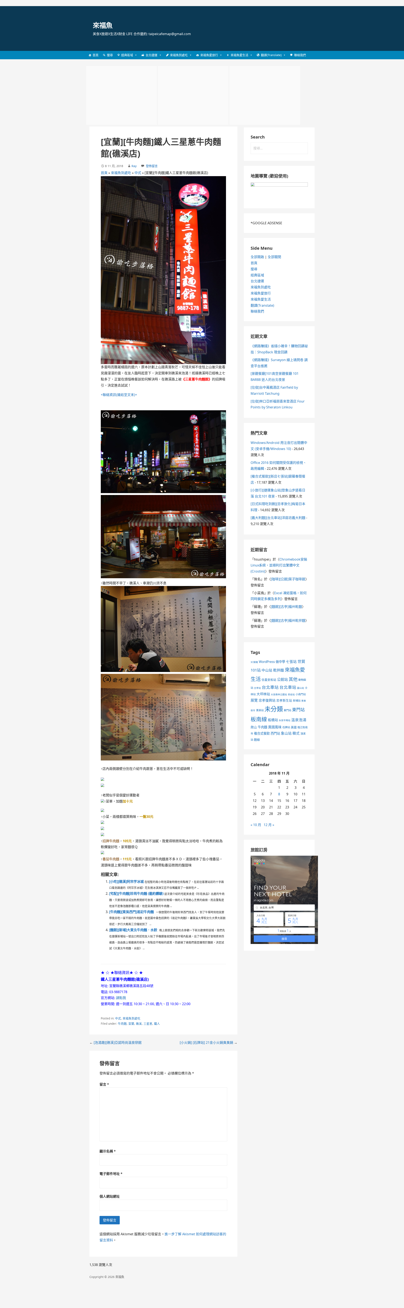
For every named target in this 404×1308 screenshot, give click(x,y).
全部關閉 (274, 257)
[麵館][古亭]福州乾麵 (286, 606)
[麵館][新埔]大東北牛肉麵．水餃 (133, 930)
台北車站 (270, 687)
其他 (293, 679)
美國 (294, 727)
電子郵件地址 (111, 1173)
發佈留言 (152, 166)
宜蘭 (131, 1024)
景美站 (260, 710)
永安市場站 (284, 720)
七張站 (291, 661)
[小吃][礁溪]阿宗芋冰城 (126, 881)
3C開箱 (254, 662)
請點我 (121, 997)
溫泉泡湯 (298, 719)
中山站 (267, 670)
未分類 (273, 709)
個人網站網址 (110, 1196)
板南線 (259, 719)
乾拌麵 (278, 670)
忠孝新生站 (284, 700)
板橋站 (273, 720)
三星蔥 (148, 1024)
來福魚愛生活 (239, 55)
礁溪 (139, 1024)
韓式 (296, 733)
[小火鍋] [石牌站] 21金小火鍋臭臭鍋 (206, 1042)
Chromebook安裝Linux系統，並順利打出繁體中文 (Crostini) (279, 565)
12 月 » (269, 824)
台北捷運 (151, 55)
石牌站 (286, 727)
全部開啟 (257, 257)
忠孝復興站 (267, 700)
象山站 (286, 733)
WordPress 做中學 (272, 662)
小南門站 (301, 694)
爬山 (254, 727)
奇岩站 (291, 694)
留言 (104, 1084)
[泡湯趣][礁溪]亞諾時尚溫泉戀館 (118, 1042)
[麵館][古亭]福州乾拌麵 (288, 620)
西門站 (275, 733)
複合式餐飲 (262, 733)
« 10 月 (256, 824)
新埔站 (296, 700)
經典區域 (127, 55)
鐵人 (157, 1024)
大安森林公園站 (279, 694)
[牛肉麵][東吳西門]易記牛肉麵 (131, 911)
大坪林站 (263, 694)
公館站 (282, 679)
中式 (137, 172)
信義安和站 (269, 680)
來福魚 (102, 25)
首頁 (95, 55)
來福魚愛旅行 (209, 55)
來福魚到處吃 (179, 55)
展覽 (254, 700)
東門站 (287, 710)
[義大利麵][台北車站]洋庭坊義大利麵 (278, 517)
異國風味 (275, 727)
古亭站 (257, 687)
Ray (134, 166)
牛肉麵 (122, 1024)
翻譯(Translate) (271, 55)
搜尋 (110, 55)
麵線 (257, 740)
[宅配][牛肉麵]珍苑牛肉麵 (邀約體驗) (136, 893)
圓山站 (300, 687)
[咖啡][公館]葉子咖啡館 (288, 579)
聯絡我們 (300, 55)
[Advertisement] (121, 95)
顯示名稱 (108, 1151)
